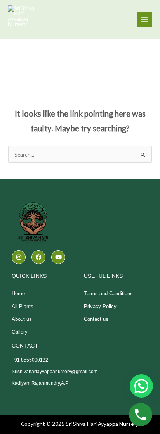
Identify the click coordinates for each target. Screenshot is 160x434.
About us (22, 319)
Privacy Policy (100, 306)
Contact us (96, 319)
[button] (141, 386)
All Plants (22, 306)
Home (18, 293)
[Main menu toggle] (144, 19)
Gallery (20, 332)
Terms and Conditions (108, 293)
